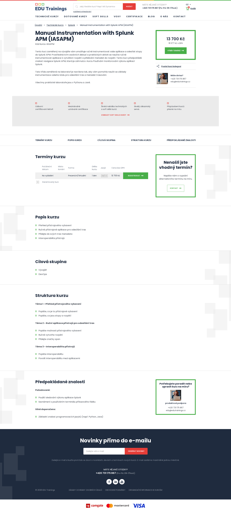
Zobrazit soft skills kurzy (113, 115)
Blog (151, 16)
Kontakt (180, 16)
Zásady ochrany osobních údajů (85, 490)
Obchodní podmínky (115, 490)
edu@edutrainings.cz (180, 81)
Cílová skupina (106, 140)
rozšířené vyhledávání (82, 11)
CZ (187, 4)
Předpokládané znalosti (181, 140)
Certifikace (134, 16)
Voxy (117, 16)
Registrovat (134, 176)
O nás (164, 16)
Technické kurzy (47, 16)
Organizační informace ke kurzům (145, 490)
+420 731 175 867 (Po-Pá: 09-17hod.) (160, 8)
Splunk (71, 25)
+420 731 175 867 (178, 78)
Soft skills (100, 16)
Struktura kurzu (141, 140)
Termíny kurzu (43, 140)
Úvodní (38, 25)
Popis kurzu (75, 140)
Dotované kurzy (75, 16)
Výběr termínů (174, 50)
